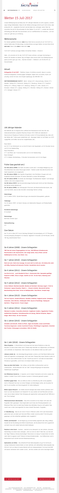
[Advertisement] (21, 104)
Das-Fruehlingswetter (15, 487)
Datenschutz (38, 490)
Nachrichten (46, 487)
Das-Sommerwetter (29, 487)
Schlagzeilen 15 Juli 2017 (11, 72)
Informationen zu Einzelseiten (22, 489)
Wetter (39, 487)
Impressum (8, 489)
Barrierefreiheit (28, 490)
